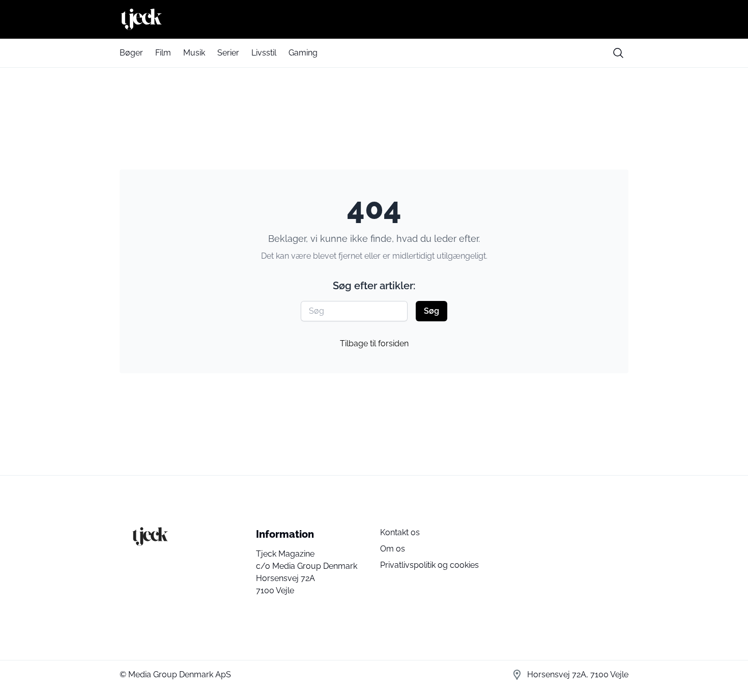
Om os (392, 549)
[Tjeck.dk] (374, 19)
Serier (228, 53)
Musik (194, 53)
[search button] (618, 53)
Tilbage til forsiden (374, 343)
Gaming (303, 53)
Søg (431, 311)
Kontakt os (400, 532)
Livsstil (263, 53)
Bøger (131, 53)
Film (163, 53)
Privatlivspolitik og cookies (429, 565)
